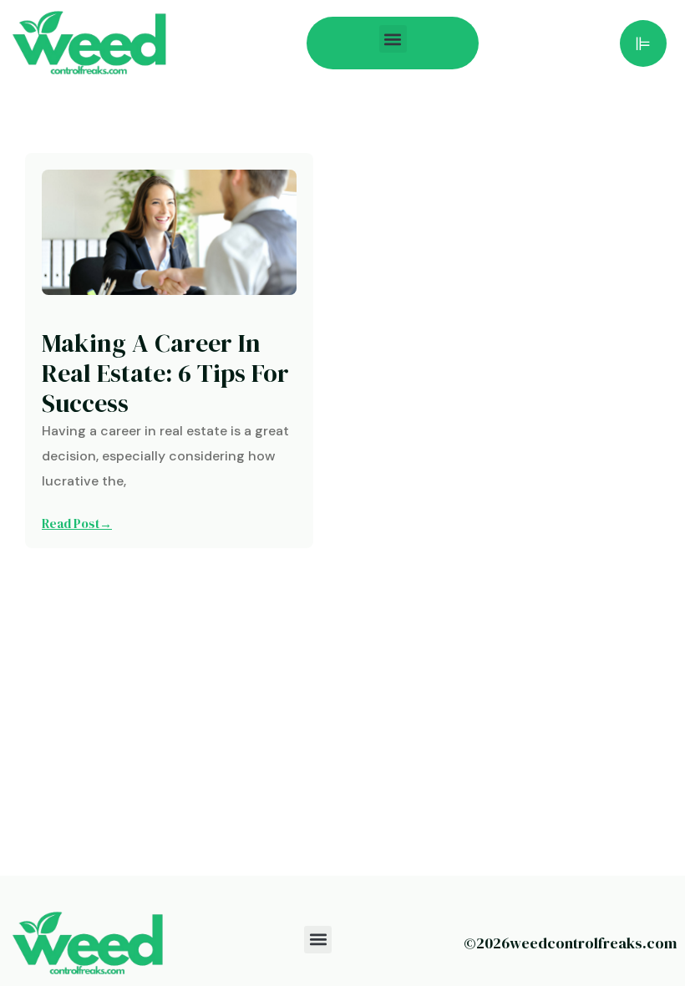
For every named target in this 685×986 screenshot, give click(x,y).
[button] (393, 39)
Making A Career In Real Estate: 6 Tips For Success (165, 373)
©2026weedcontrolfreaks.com (570, 943)
